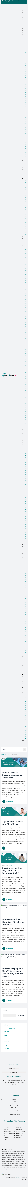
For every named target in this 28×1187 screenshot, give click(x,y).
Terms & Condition (15, 1106)
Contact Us (15, 1103)
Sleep (5, 1045)
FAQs (14, 1112)
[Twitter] (5, 1090)
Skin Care (6, 1042)
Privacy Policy (14, 1108)
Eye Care (6, 1032)
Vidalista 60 (19, 1137)
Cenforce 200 (19, 1133)
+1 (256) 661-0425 (14, 1072)
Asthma (6, 1025)
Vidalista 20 (19, 1129)
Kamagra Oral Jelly (20, 1131)
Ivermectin (6, 1137)
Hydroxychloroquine (9, 1134)
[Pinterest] (7, 1090)
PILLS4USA (18, 1177)
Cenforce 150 (19, 1135)
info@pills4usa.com (14, 1068)
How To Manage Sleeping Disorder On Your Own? (12, 775)
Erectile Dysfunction (9, 1028)
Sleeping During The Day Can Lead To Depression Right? (12, 870)
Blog (15, 1101)
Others (5, 1139)
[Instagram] (9, 1090)
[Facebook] (3, 1090)
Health (5, 1035)
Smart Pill (6, 1048)
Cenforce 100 (19, 1125)
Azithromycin (7, 1131)
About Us (14, 1099)
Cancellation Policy (15, 1114)
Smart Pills (6, 1127)
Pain (5, 1038)
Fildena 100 (18, 1127)
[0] (14, 376)
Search (5, 1010)
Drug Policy (15, 1110)
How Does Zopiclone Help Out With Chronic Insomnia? (13, 922)
